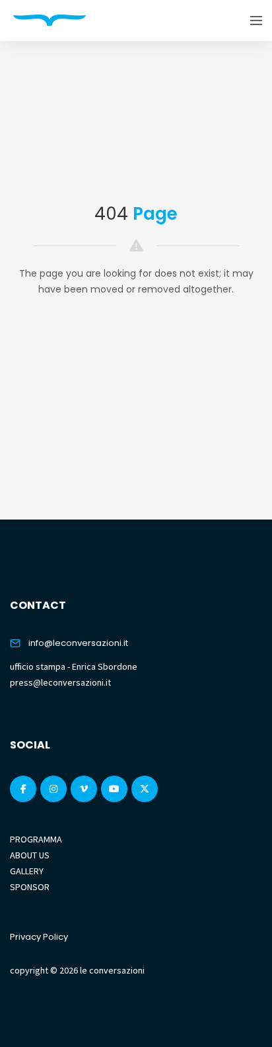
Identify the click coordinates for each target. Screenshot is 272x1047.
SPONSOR (30, 887)
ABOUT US (30, 855)
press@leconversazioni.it (60, 682)
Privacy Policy (39, 937)
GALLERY (27, 871)
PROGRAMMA (36, 839)
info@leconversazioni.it (78, 643)
